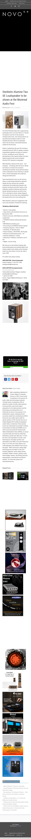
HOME (6, 833)
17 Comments (17, 107)
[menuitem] (6, 1)
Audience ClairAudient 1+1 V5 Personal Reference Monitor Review (13, 799)
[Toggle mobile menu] (28, 12)
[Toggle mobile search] (24, 12)
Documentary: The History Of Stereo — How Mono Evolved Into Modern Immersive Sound (15, 794)
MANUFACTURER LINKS (9, 835)
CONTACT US (19, 835)
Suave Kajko (16, 388)
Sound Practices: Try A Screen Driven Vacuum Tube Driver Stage (15, 789)
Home (12, 107)
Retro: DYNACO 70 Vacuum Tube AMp (13, 786)
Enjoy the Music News (12, 782)
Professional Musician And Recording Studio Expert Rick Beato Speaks (15, 803)
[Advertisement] (15, 33)
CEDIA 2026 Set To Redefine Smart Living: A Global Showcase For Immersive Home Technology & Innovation (15, 808)
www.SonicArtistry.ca (8, 270)
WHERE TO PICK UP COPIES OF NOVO (17, 833)
